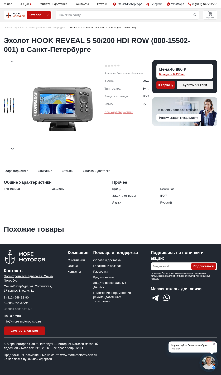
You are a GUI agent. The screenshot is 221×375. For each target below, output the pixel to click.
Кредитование (103, 277)
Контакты (82, 4)
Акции (24, 4)
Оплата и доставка (53, 4)
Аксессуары (123, 73)
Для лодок (137, 73)
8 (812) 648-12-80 (16, 297)
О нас (8, 4)
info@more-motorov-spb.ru (22, 321)
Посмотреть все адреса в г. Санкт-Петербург (28, 278)
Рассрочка (100, 271)
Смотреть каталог (24, 330)
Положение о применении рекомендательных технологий (112, 297)
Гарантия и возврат (107, 266)
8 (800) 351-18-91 (16, 303)
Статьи (102, 4)
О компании (76, 260)
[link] (102, 27)
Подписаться (203, 266)
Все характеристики (118, 112)
